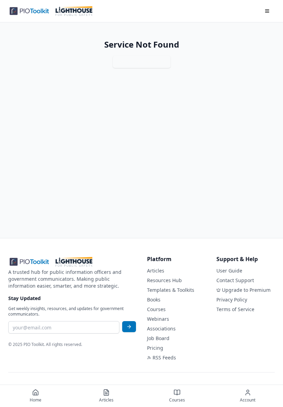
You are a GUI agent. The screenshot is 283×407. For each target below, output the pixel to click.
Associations (161, 328)
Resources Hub (164, 280)
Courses (156, 309)
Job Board (158, 338)
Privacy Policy (231, 299)
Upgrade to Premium (246, 290)
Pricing (155, 348)
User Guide (229, 270)
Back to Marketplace (141, 61)
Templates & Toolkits (170, 290)
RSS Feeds (164, 357)
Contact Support (235, 280)
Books (153, 299)
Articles (155, 270)
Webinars (158, 319)
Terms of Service (235, 309)
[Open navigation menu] (267, 11)
